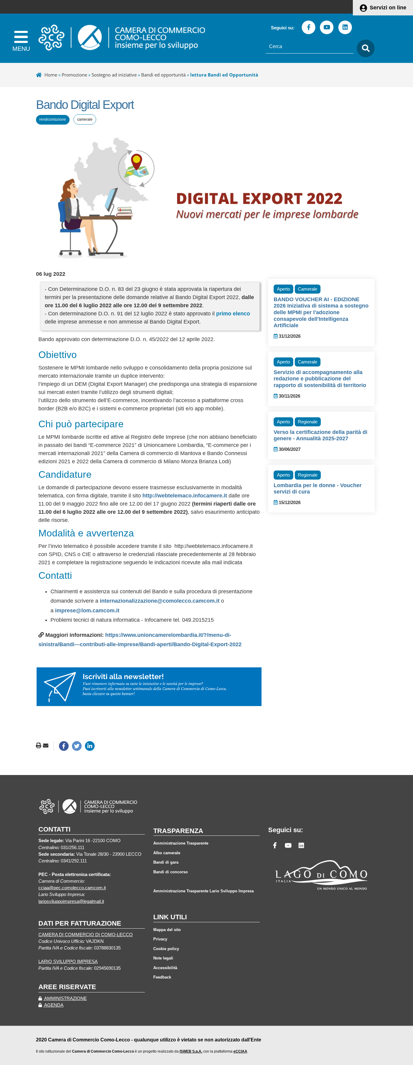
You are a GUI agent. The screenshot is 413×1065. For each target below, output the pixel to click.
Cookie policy (166, 948)
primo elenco (233, 314)
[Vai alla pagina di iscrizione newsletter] (149, 686)
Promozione (74, 75)
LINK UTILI (170, 917)
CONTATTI (54, 829)
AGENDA (53, 1005)
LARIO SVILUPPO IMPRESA (68, 961)
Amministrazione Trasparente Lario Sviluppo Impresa (203, 891)
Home (50, 75)
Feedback (162, 977)
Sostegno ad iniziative (114, 75)
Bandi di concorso (170, 872)
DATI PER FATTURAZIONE (79, 923)
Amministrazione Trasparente (180, 843)
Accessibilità (165, 968)
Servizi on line (388, 8)
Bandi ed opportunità (163, 75)
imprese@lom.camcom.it (87, 610)
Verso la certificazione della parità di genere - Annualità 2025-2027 (320, 435)
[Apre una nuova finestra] (64, 746)
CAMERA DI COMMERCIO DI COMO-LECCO (85, 934)
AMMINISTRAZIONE (65, 998)
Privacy (160, 939)
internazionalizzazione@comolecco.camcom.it (160, 601)
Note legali (163, 958)
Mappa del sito (167, 929)
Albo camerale (166, 853)
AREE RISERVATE (67, 987)
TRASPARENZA (178, 831)
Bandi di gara (165, 862)
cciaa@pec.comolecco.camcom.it (72, 887)
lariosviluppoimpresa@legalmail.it (71, 901)
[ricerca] (364, 48)
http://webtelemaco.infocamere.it (184, 496)
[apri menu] (21, 38)
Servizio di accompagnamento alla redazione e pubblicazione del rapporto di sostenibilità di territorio (320, 378)
